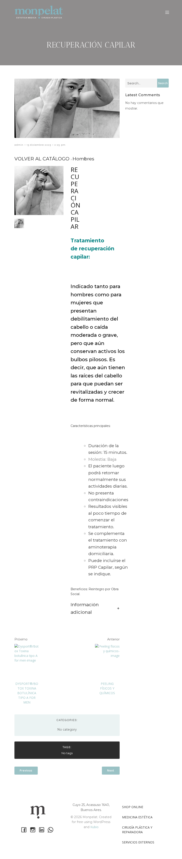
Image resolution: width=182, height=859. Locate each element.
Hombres (83, 158)
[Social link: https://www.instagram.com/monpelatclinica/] (33, 829)
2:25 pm (59, 144)
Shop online (132, 807)
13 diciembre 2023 (39, 144)
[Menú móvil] (167, 12)
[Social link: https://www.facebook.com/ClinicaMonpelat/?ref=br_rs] (24, 829)
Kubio (94, 827)
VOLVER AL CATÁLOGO (42, 158)
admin (18, 144)
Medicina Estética (137, 817)
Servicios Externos (138, 842)
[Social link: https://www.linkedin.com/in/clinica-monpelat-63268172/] (42, 829)
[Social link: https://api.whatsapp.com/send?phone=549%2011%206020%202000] (51, 829)
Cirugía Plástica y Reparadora (137, 829)
